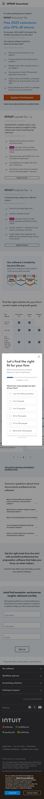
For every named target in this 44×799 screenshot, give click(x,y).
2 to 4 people (18, 401)
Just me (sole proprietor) (23, 393)
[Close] (39, 356)
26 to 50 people (19, 416)
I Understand (12, 793)
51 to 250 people (20, 423)
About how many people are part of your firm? (21, 387)
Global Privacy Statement (24, 778)
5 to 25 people (19, 408)
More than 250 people (22, 431)
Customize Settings (32, 793)
